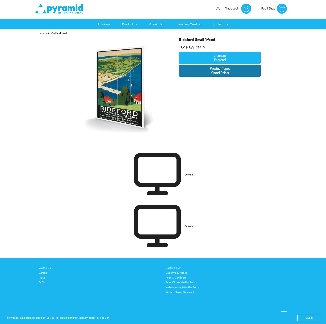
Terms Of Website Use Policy (181, 282)
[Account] (218, 9)
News (42, 278)
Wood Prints (220, 73)
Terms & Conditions (176, 278)
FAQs (42, 282)
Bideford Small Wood (57, 33)
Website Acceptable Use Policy (182, 287)
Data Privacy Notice (176, 273)
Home (41, 33)
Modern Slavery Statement (180, 292)
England (220, 60)
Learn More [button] (103, 317)
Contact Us (45, 268)
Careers (43, 273)
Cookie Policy (173, 268)
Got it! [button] (309, 318)
